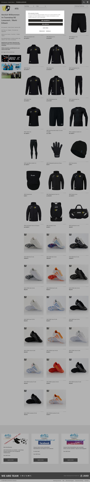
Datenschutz (42, 31)
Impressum (48, 31)
